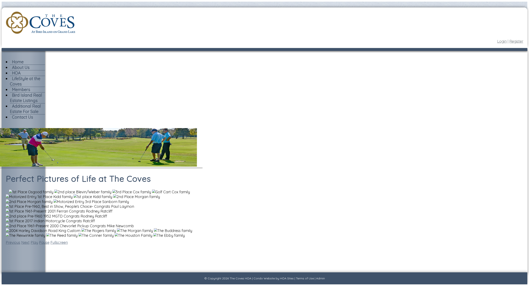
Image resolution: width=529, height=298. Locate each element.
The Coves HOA (240, 278)
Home (18, 61)
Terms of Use (305, 278)
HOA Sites (287, 278)
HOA (16, 73)
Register (516, 41)
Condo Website (264, 278)
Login (502, 41)
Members (21, 89)
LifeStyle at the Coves (25, 81)
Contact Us (22, 117)
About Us (21, 67)
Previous (13, 242)
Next (25, 242)
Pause (44, 242)
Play (34, 242)
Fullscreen (59, 242)
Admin (320, 278)
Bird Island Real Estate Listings (26, 98)
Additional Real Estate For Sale (25, 108)
